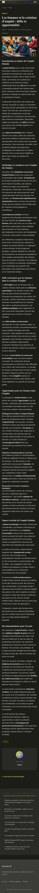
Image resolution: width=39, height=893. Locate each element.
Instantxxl (9, 2)
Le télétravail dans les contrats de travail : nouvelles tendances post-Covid (17, 848)
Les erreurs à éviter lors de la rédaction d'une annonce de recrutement (18, 817)
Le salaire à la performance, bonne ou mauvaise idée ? (19, 830)
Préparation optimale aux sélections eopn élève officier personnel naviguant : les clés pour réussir (19, 802)
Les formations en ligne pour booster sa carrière (19, 835)
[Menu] (35, 2)
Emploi (10, 7)
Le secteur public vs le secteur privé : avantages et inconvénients (19, 823)
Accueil (4, 7)
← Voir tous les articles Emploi (13, 776)
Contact (25, 881)
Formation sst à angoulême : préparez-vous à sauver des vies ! (18, 810)
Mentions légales (14, 881)
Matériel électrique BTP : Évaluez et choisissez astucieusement (19, 841)
